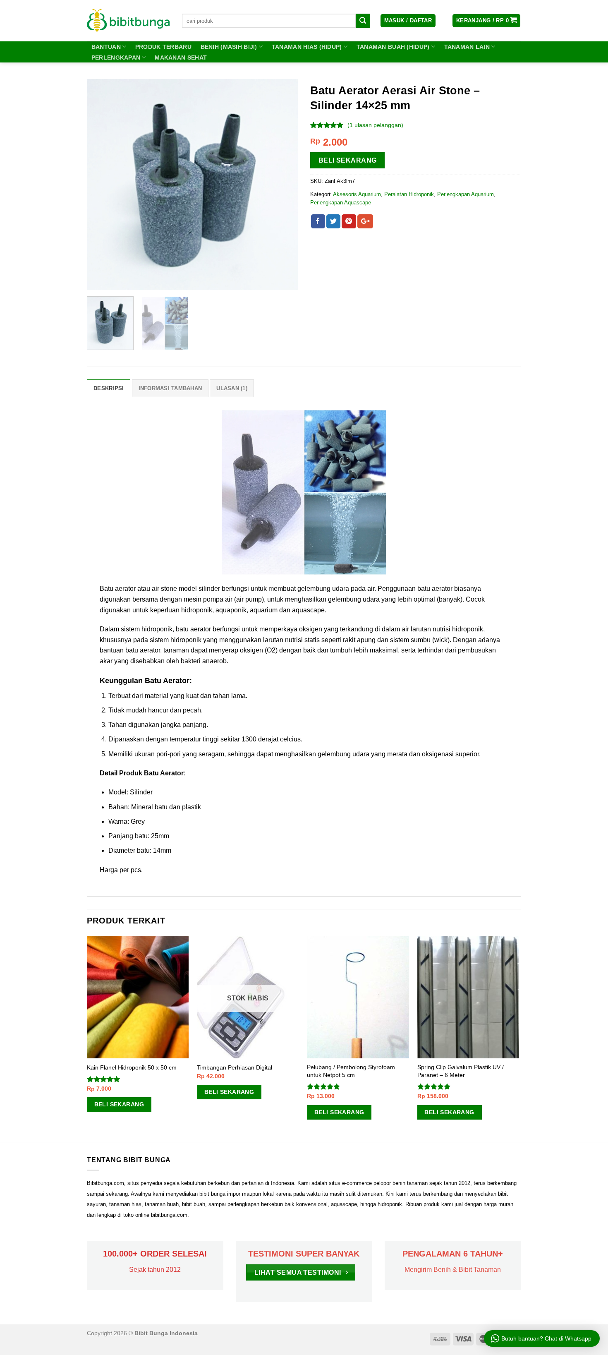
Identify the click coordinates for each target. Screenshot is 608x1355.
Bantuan (106, 46)
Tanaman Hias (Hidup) (307, 46)
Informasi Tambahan (170, 388)
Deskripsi (108, 388)
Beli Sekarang (347, 160)
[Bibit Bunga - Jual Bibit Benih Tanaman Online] (128, 21)
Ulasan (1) (231, 388)
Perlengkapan (115, 57)
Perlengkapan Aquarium (465, 194)
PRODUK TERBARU (163, 46)
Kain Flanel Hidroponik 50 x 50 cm (132, 1067)
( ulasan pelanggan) (375, 125)
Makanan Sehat (181, 57)
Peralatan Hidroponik (409, 194)
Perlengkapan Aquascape (340, 202)
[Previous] (101, 184)
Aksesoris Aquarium (357, 194)
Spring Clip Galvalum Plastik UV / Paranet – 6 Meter (460, 1071)
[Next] (283, 184)
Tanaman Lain (467, 46)
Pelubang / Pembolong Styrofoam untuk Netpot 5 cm (351, 1071)
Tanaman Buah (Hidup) (393, 46)
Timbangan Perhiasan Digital (234, 1067)
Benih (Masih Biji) (229, 46)
